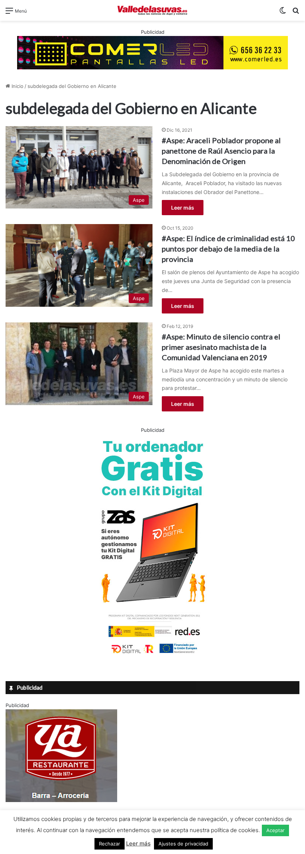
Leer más (182, 207)
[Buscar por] (295, 13)
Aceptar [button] (275, 830)
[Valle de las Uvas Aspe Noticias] (152, 10)
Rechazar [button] (109, 844)
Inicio (16, 86)
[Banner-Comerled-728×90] (152, 52)
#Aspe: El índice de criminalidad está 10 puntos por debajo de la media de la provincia (228, 248)
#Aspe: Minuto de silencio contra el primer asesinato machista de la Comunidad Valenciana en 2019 (221, 347)
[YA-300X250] (61, 800)
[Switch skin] (282, 13)
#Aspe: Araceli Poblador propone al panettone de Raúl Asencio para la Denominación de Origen (221, 150)
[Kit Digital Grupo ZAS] (152, 655)
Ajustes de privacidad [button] (183, 844)
